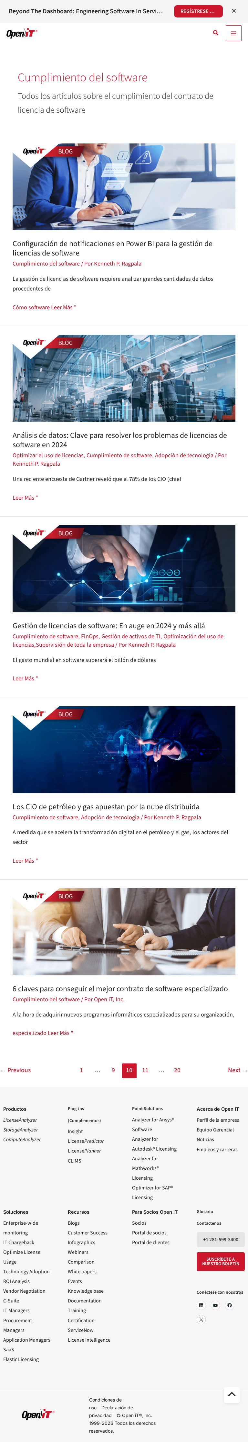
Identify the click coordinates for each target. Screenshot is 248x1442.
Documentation (85, 1300)
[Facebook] (229, 1305)
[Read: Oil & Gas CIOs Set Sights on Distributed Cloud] (124, 749)
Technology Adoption (26, 1271)
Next (238, 1070)
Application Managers (26, 1340)
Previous (15, 1070)
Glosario (205, 1212)
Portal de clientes (151, 1242)
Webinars (78, 1252)
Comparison (81, 1262)
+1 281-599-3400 (220, 1239)
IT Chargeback (18, 1242)
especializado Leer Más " (43, 1032)
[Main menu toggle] (234, 33)
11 (145, 1070)
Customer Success (88, 1232)
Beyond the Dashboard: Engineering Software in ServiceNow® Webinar (87, 11)
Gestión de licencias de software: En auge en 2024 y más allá (109, 625)
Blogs (74, 1223)
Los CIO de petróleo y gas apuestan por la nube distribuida (106, 806)
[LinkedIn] (201, 1305)
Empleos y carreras (217, 1149)
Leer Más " (25, 497)
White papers (82, 1271)
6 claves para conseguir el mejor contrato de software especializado (121, 988)
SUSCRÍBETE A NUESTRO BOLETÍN (220, 1261)
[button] (216, 33)
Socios (139, 1223)
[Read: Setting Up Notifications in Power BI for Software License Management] (124, 186)
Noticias (205, 1139)
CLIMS (74, 1160)
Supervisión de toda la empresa (75, 645)
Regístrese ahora (202, 11)
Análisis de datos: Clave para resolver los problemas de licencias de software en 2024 (120, 440)
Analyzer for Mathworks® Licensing (145, 1168)
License (86, 1141)
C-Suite (11, 1300)
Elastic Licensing (21, 1359)
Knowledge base (86, 1291)
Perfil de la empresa (218, 1120)
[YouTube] (215, 1305)
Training (77, 1310)
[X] (201, 1319)
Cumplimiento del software (46, 263)
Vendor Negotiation (24, 1291)
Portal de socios (149, 1232)
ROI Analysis (16, 1281)
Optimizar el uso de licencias (48, 455)
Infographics (81, 1242)
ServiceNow (81, 1330)
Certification (81, 1320)
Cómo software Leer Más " (45, 307)
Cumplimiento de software (119, 455)
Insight (75, 1131)
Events (75, 1281)
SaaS (8, 1349)
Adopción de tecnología (184, 455)
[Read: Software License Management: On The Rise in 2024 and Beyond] (124, 568)
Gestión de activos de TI (130, 636)
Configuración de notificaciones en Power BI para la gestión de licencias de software (112, 248)
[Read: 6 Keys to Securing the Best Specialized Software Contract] (124, 931)
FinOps (89, 636)
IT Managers (16, 1310)
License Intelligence (89, 1340)
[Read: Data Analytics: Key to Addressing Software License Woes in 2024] (124, 378)
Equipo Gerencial (215, 1129)
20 (177, 1070)
